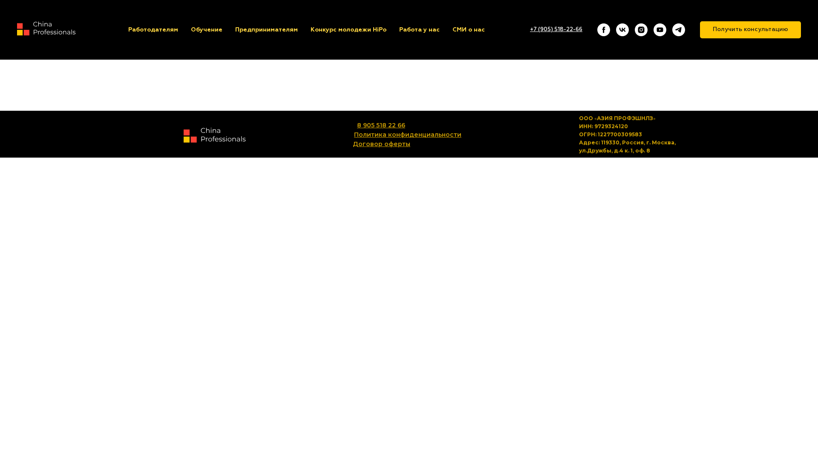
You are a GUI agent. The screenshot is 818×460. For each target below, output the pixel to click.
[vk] (622, 29)
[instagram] (641, 29)
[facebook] (603, 29)
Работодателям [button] (153, 30)
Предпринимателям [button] (266, 30)
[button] (750, 29)
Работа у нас (419, 30)
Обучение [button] (206, 30)
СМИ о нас (468, 30)
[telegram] (678, 29)
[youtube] (660, 29)
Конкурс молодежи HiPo (348, 30)
